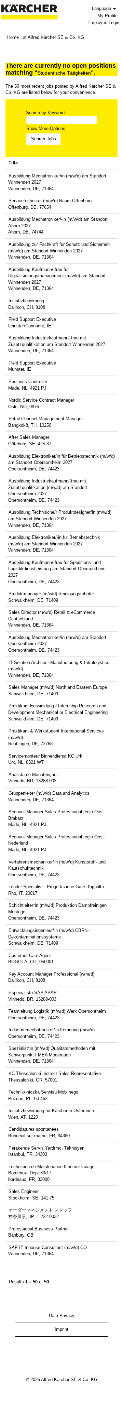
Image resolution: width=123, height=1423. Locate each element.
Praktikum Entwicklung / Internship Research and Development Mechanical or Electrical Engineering (58, 709)
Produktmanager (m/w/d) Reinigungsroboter (51, 593)
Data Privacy (61, 1315)
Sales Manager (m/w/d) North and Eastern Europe (58, 687)
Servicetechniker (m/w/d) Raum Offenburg (50, 200)
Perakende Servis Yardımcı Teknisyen (46, 1148)
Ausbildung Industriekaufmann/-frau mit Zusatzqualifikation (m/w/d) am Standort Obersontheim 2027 (47, 487)
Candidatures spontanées (34, 1129)
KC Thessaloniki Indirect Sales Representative (55, 1073)
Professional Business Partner (39, 1228)
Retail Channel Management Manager (46, 418)
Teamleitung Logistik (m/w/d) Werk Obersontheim (57, 1011)
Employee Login (103, 22)
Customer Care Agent (30, 955)
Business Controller (28, 381)
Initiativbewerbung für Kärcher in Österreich (51, 1110)
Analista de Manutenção (32, 774)
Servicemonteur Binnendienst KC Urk (45, 756)
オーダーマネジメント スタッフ (40, 1210)
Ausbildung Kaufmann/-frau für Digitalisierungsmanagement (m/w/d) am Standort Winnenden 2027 (57, 276)
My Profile (107, 15)
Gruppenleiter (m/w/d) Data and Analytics (49, 793)
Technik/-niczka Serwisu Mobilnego (43, 1092)
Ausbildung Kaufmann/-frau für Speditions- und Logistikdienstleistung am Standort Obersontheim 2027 (57, 569)
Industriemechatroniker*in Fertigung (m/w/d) (52, 1029)
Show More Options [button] (45, 128)
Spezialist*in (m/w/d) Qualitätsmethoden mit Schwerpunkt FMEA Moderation (51, 1051)
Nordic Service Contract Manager (41, 400)
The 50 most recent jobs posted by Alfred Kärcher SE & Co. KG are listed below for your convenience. (60, 89)
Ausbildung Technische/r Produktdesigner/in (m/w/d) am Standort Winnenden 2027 (59, 515)
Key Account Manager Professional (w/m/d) (51, 974)
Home (13, 37)
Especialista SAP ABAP (33, 992)
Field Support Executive (32, 319)
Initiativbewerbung (26, 300)
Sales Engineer (24, 1191)
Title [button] (13, 162)
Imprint (61, 1329)
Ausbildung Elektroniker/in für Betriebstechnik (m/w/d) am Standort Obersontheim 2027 (61, 459)
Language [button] (102, 8)
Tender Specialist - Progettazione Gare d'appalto (56, 886)
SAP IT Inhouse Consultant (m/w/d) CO (48, 1247)
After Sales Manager (29, 437)
